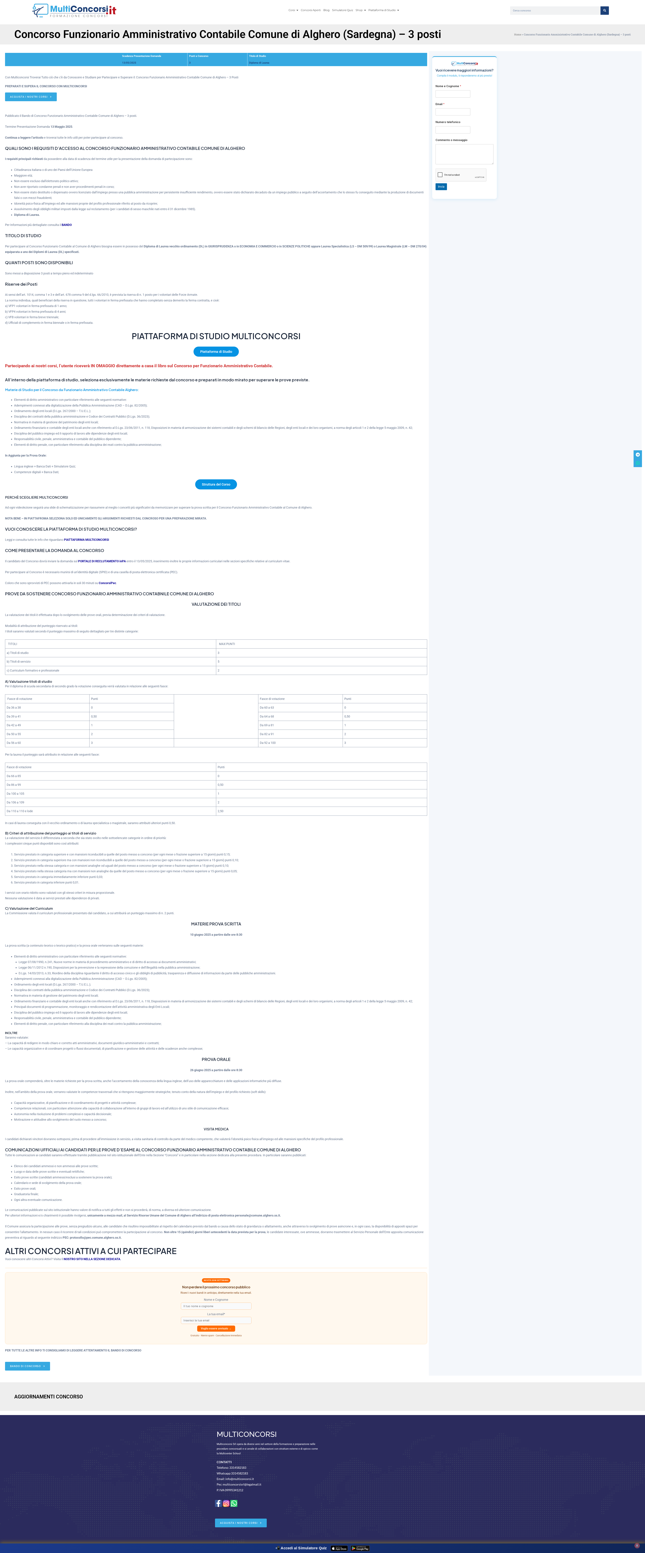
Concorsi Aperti (311, 10)
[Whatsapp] (638, 463)
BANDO (67, 225)
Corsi (292, 10)
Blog (326, 10)
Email (440, 104)
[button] (293, 10)
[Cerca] (604, 10)
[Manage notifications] (637, 1545)
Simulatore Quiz (342, 10)
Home (517, 34)
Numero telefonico (448, 122)
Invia (441, 186)
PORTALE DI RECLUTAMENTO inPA (102, 561)
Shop (359, 10)
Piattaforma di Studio (382, 10)
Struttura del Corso (216, 484)
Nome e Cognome (448, 86)
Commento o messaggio (451, 140)
